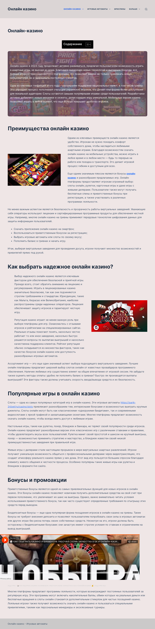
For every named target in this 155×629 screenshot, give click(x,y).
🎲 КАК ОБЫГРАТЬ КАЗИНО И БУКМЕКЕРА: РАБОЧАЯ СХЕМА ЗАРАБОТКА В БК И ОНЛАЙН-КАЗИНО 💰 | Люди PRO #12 (61, 586)
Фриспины (119, 9)
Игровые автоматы (97, 9)
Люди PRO (12, 586)
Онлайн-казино (72, 9)
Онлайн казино (22, 9)
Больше (133, 9)
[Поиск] (146, 9)
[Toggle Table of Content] (86, 44)
